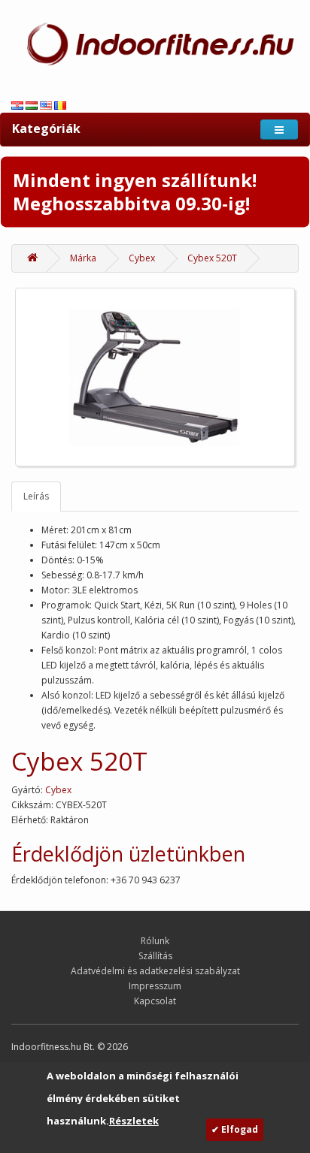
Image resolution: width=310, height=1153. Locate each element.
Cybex (142, 258)
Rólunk (155, 940)
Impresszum (155, 985)
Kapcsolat (155, 1001)
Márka (83, 258)
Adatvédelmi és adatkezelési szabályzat (155, 970)
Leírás (36, 496)
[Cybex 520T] (155, 377)
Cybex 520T (212, 258)
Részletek (134, 1120)
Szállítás (155, 955)
